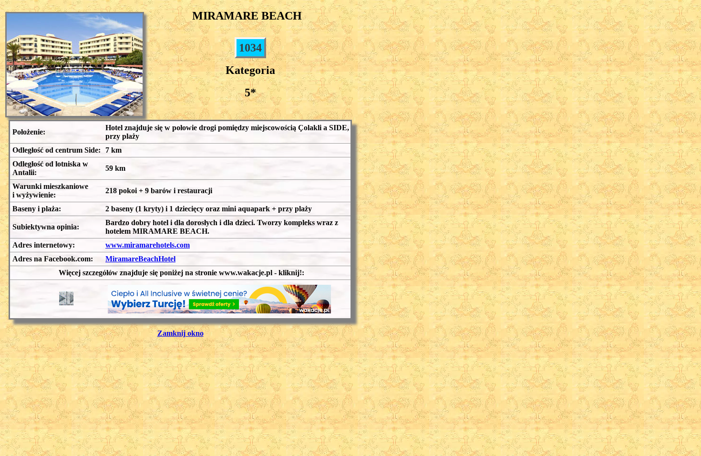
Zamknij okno (180, 333)
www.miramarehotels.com (147, 245)
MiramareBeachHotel (140, 259)
